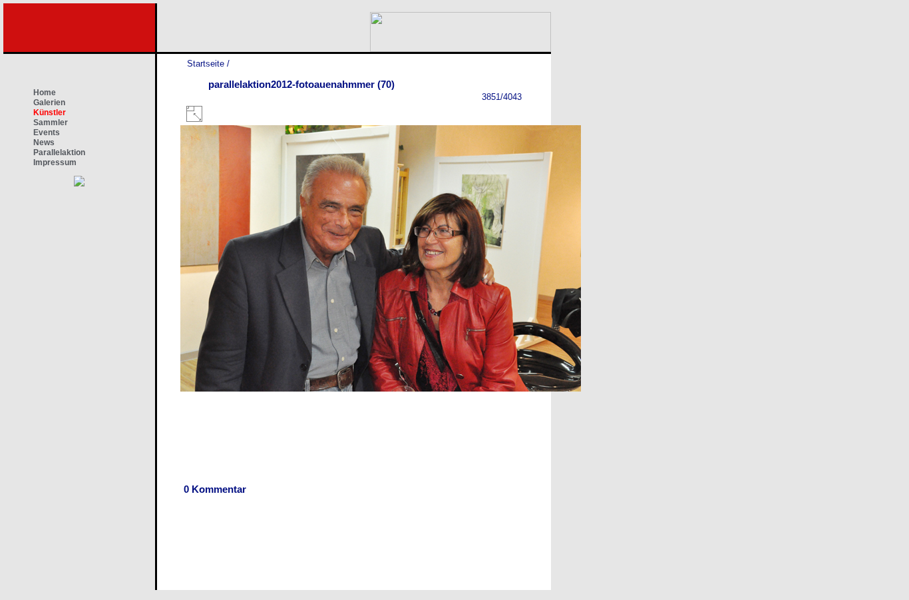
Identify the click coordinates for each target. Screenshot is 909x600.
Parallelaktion (59, 152)
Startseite (205, 64)
